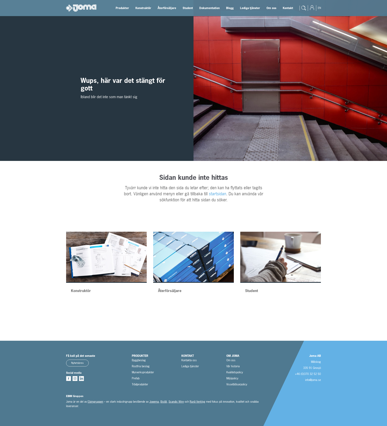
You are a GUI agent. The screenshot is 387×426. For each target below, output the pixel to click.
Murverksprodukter (143, 372)
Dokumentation (209, 8)
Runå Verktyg (197, 401)
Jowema (154, 401)
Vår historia (233, 366)
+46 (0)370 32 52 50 (308, 374)
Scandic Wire (176, 401)
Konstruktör (143, 8)
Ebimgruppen (95, 401)
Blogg (230, 8)
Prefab (135, 378)
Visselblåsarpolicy (236, 384)
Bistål (163, 401)
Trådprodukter (140, 384)
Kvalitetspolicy (234, 372)
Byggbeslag (139, 360)
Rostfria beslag (141, 366)
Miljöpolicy (232, 378)
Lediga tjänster (250, 8)
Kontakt (288, 8)
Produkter (122, 8)
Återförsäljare (167, 8)
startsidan (217, 194)
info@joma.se (313, 380)
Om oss (271, 8)
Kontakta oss (189, 360)
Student (188, 8)
